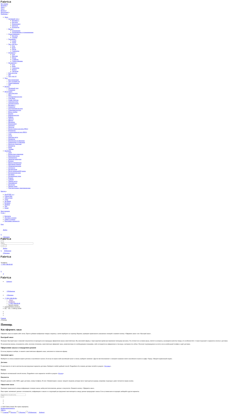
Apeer (6, 199)
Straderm (7, 204)
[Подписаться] (2, 397)
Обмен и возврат (10, 219)
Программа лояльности (12, 221)
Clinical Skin (8, 196)
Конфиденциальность (8, 408)
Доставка (107, 366)
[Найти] (5, 245)
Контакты (8, 216)
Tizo (6, 206)
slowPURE (9, 194)
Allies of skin (8, 198)
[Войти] (2, 269)
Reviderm (7, 203)
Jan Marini (8, 201)
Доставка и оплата (10, 218)
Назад (11, 300)
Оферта (3, 410)
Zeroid (6, 208)
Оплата (60, 373)
